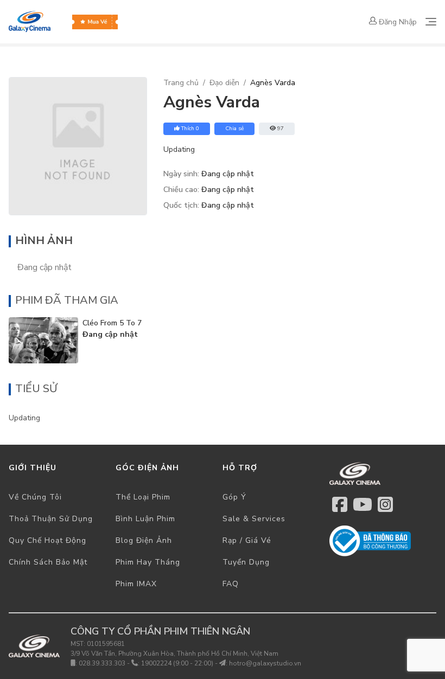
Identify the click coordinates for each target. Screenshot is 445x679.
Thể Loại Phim (143, 497)
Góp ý (234, 497)
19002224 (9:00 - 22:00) (177, 663)
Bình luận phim (145, 519)
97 (280, 128)
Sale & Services (254, 519)
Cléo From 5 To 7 (112, 323)
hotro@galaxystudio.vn (265, 663)
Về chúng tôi (35, 497)
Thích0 (190, 128)
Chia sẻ (234, 128)
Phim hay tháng (148, 562)
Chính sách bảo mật (48, 562)
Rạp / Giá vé (247, 540)
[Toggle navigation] (430, 21)
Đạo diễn (224, 83)
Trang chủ (181, 83)
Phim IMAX (136, 584)
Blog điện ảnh (144, 540)
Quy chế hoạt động (47, 540)
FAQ (231, 584)
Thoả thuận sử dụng (51, 519)
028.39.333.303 (102, 663)
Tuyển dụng (246, 562)
